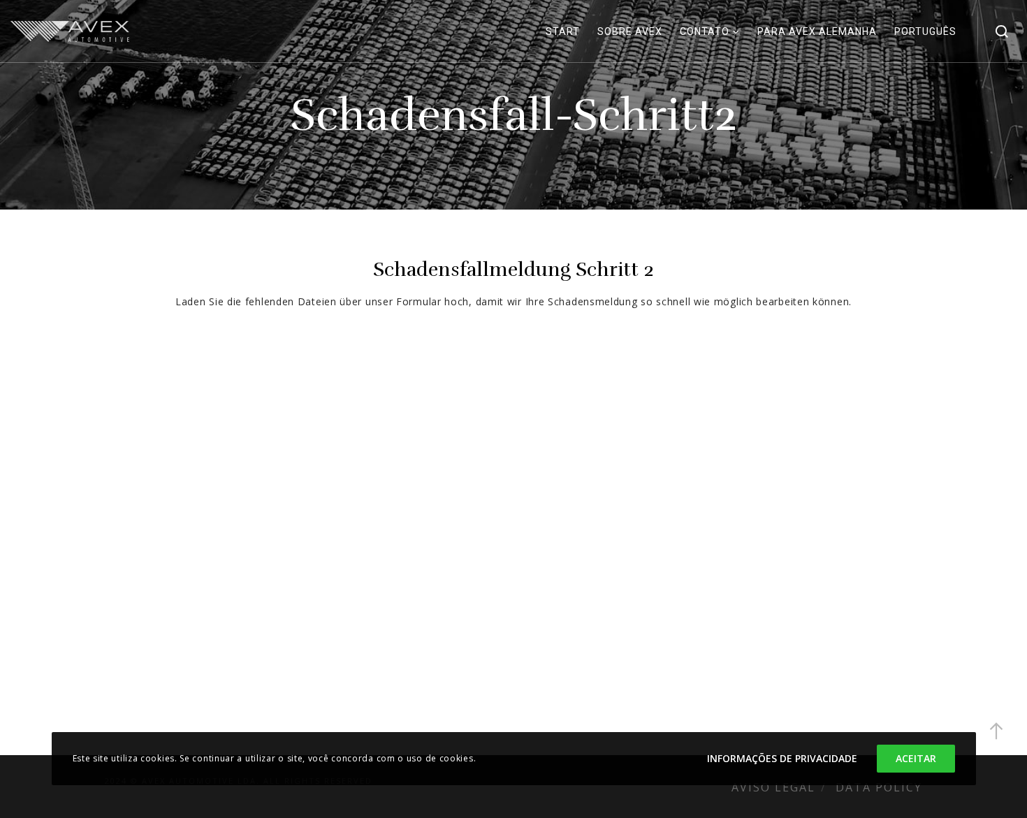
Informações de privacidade (782, 758)
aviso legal (773, 787)
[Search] (1002, 31)
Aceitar (916, 758)
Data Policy (879, 787)
